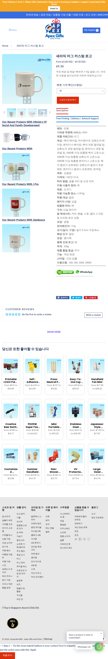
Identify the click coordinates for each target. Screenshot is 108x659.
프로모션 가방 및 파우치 (22, 573)
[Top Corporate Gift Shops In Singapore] (20, 608)
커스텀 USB (36, 531)
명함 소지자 (65, 536)
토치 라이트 (36, 562)
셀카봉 (34, 558)
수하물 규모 (7, 524)
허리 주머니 (7, 576)
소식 (93, 514)
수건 (4, 565)
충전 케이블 (36, 527)
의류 (48, 517)
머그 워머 (21, 563)
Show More (54, 332)
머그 (19, 559)
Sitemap (48, 639)
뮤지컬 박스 (22, 567)
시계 (33, 569)
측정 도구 (21, 555)
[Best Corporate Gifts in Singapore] (12, 632)
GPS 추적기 (35, 543)
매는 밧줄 (50, 528)
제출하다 (7, 655)
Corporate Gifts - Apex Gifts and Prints (26, 639)
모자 (48, 524)
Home (5, 46)
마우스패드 (65, 529)
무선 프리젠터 (37, 577)
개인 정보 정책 (81, 527)
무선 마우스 (36, 573)
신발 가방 (6, 539)
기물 (19, 518)
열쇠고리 (20, 540)
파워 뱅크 (35, 554)
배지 (48, 520)
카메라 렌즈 (36, 524)
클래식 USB (36, 535)
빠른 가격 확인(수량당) (69, 85)
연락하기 (78, 524)
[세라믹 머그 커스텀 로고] (11, 113)
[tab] (62, 111)
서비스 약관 (7, 584)
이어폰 (34, 539)
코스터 (19, 522)
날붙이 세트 (7, 520)
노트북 (63, 533)
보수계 (5, 547)
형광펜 (63, 525)
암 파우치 (6, 517)
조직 (19, 584)
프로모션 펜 (65, 544)
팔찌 (48, 532)
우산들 (19, 595)
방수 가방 (6, 580)
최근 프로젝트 (97, 518)
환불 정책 (6, 588)
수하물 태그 (7, 535)
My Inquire (91, 30)
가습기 (19, 536)
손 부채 (20, 533)
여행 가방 (6, 562)
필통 (62, 540)
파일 (62, 521)
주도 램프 (21, 551)
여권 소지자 (7, 543)
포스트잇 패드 (66, 548)
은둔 (76, 531)
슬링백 (19, 581)
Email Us (54, 8)
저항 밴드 (6, 551)
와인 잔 (20, 599)
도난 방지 (21, 514)
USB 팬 (34, 565)
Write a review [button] (93, 315)
